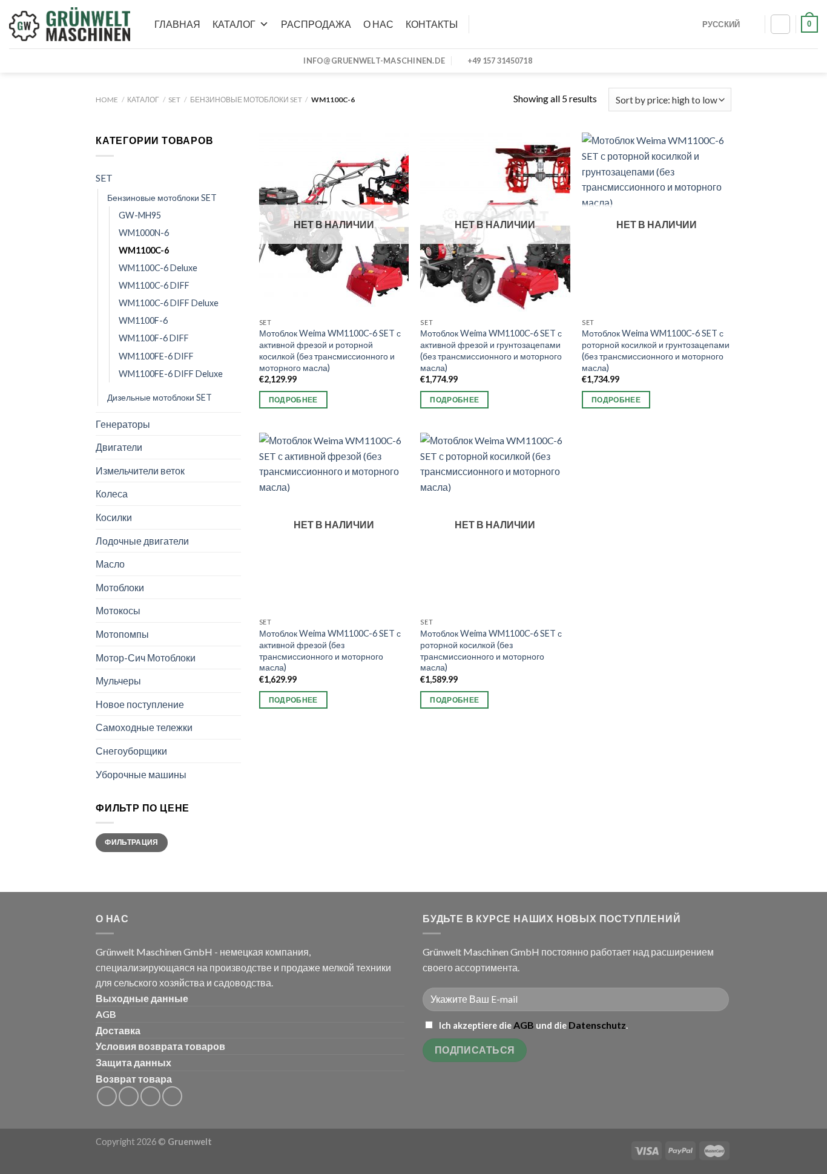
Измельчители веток (140, 470)
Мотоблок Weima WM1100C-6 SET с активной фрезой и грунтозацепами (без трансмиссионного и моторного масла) (491, 350)
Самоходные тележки (144, 727)
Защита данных (133, 1062)
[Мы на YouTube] (172, 1096)
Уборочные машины (141, 774)
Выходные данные (142, 998)
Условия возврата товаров (160, 1046)
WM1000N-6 (144, 233)
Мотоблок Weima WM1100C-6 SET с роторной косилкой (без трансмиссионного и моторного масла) (491, 650)
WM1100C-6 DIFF (154, 285)
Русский (721, 24)
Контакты (432, 24)
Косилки (114, 517)
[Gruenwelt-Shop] (69, 24)
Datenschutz (597, 1025)
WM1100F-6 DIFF (154, 338)
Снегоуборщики (131, 750)
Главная (177, 24)
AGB (106, 1014)
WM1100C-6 (144, 250)
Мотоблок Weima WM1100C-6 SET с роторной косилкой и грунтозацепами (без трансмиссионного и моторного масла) (656, 350)
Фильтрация (132, 842)
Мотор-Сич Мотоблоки (146, 657)
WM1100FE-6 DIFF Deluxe (171, 374)
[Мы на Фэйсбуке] (107, 1096)
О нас (378, 24)
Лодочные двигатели (142, 540)
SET (174, 99)
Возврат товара (134, 1078)
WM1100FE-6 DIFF (156, 356)
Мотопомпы (122, 634)
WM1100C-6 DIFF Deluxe (169, 303)
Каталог (234, 24)
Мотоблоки (120, 587)
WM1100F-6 (143, 320)
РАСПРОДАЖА (316, 24)
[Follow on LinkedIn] (150, 1096)
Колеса (112, 493)
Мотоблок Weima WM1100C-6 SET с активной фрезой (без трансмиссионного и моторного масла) (330, 650)
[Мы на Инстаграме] (129, 1096)
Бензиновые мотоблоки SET (246, 99)
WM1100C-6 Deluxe (158, 268)
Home (107, 99)
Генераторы (123, 424)
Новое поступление (140, 704)
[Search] (478, 24)
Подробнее (293, 400)
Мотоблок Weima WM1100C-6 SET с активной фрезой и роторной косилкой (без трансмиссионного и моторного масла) (330, 350)
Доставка (118, 1030)
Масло (110, 563)
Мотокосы (118, 610)
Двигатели (119, 447)
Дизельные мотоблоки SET (159, 397)
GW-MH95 (140, 215)
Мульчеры (118, 680)
